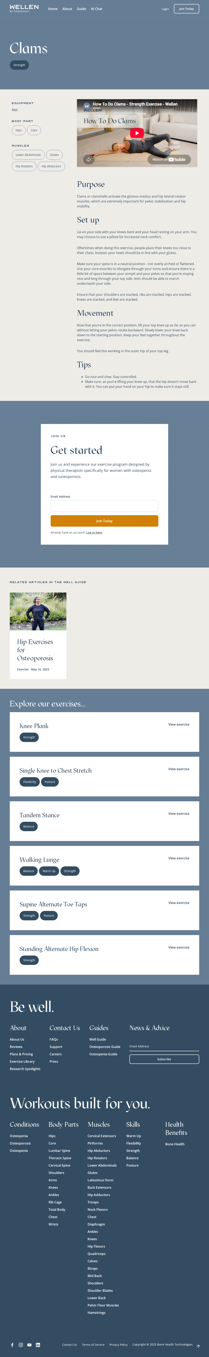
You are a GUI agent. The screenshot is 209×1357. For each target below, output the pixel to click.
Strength (133, 1150)
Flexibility (133, 1143)
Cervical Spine (59, 1165)
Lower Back (97, 1298)
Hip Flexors (96, 1246)
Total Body (57, 1209)
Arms (53, 1180)
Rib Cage (55, 1202)
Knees (53, 1187)
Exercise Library (22, 1061)
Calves (93, 1261)
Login (165, 9)
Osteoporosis (20, 1143)
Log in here (94, 532)
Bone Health (175, 1144)
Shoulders (56, 1172)
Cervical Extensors (102, 1136)
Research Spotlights (25, 1069)
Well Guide (97, 1039)
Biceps (93, 1268)
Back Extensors (99, 1187)
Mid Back (95, 1276)
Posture (132, 1165)
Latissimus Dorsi (100, 1180)
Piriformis (95, 1143)
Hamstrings (97, 1312)
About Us (17, 1039)
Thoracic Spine (60, 1158)
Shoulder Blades (100, 1290)
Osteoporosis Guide (104, 1046)
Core (52, 1143)
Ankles (54, 1195)
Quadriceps (97, 1253)
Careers (56, 1054)
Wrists (53, 1224)
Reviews (16, 1046)
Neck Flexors (98, 1209)
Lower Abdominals (102, 1165)
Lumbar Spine (59, 1150)
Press (54, 1061)
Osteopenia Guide (103, 1054)
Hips (52, 1136)
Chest (53, 1217)
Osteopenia (19, 1136)
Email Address (60, 496)
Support (56, 1046)
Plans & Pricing (21, 1054)
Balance (132, 1158)
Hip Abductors (99, 1150)
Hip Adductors (99, 1195)
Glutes (93, 1172)
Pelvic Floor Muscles (103, 1305)
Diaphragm (96, 1224)
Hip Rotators (97, 1158)
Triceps (93, 1202)
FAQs (54, 1039)
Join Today (186, 9)
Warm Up (133, 1136)
